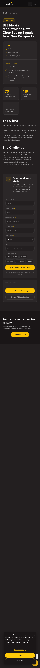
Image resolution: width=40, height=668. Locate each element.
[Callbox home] (10, 4)
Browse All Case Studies (20, 297)
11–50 (15, 257)
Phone (7, 245)
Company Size (10, 254)
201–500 (10, 261)
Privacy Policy (28, 272)
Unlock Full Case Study (21, 268)
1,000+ (29, 261)
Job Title (9, 236)
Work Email (10, 218)
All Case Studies (11, 13)
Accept (20, 655)
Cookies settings (20, 650)
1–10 (8, 257)
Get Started (18, 335)
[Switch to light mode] (30, 4)
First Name (10, 200)
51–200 (23, 257)
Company (9, 227)
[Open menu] (35, 4)
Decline (20, 661)
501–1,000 (20, 261)
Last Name (10, 209)
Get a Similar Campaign (20, 291)
